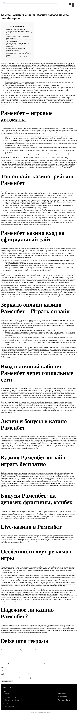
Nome (3, 667)
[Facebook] (73, 4)
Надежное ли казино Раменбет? (16, 57)
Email (3, 670)
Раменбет (10, 352)
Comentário (5, 664)
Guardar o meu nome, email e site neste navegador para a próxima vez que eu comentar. (29, 678)
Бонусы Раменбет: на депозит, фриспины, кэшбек (16, 49)
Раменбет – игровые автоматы (16, 29)
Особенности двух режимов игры (17, 52)
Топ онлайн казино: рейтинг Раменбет (18, 31)
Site (2, 674)
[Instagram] (70, 4)
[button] (43, 6)
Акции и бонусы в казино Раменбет (18, 43)
